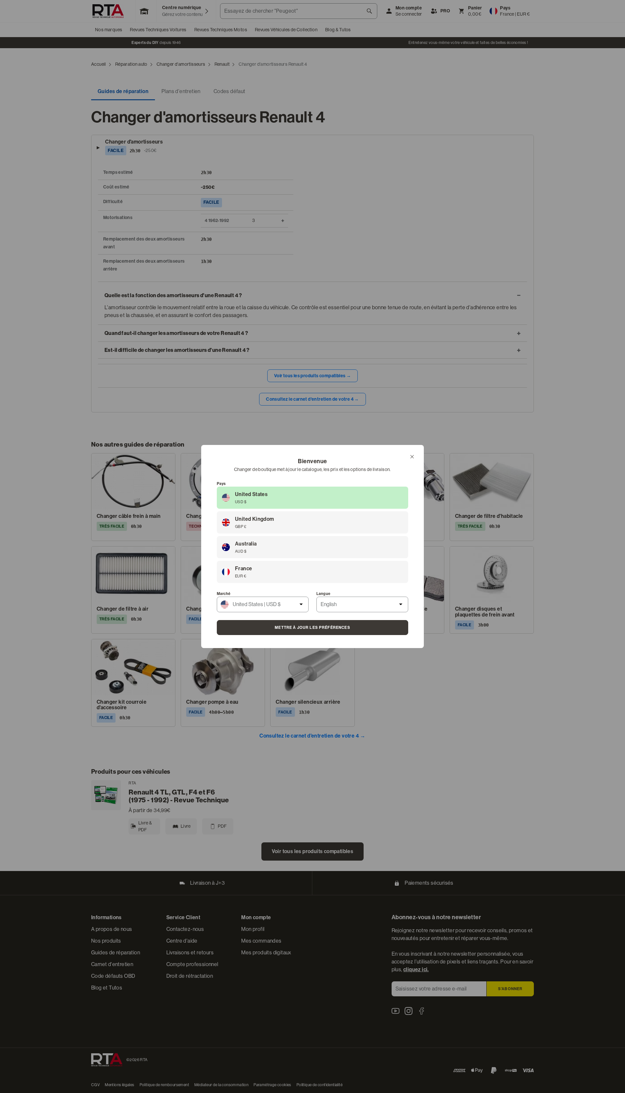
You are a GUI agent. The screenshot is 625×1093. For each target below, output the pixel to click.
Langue (323, 593)
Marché (223, 593)
